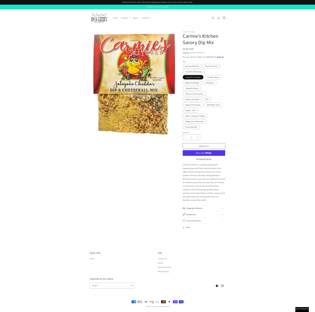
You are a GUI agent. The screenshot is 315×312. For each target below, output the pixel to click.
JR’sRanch (209, 83)
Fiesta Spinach (191, 127)
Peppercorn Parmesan (194, 121)
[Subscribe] (131, 286)
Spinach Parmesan (193, 105)
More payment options (204, 159)
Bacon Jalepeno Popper (195, 116)
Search (160, 263)
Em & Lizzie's (154, 306)
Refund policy (163, 271)
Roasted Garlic (211, 66)
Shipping (186, 52)
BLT (207, 99)
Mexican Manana (192, 66)
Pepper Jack (190, 110)
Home (92, 258)
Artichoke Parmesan (193, 72)
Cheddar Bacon (213, 77)
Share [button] (188, 227)
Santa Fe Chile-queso (194, 94)
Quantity (186, 132)
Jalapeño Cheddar (193, 77)
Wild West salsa (213, 105)
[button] (125, 18)
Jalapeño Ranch (192, 88)
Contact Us (162, 258)
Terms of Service (164, 267)
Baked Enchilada (192, 83)
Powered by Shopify (164, 306)
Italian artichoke (192, 99)
